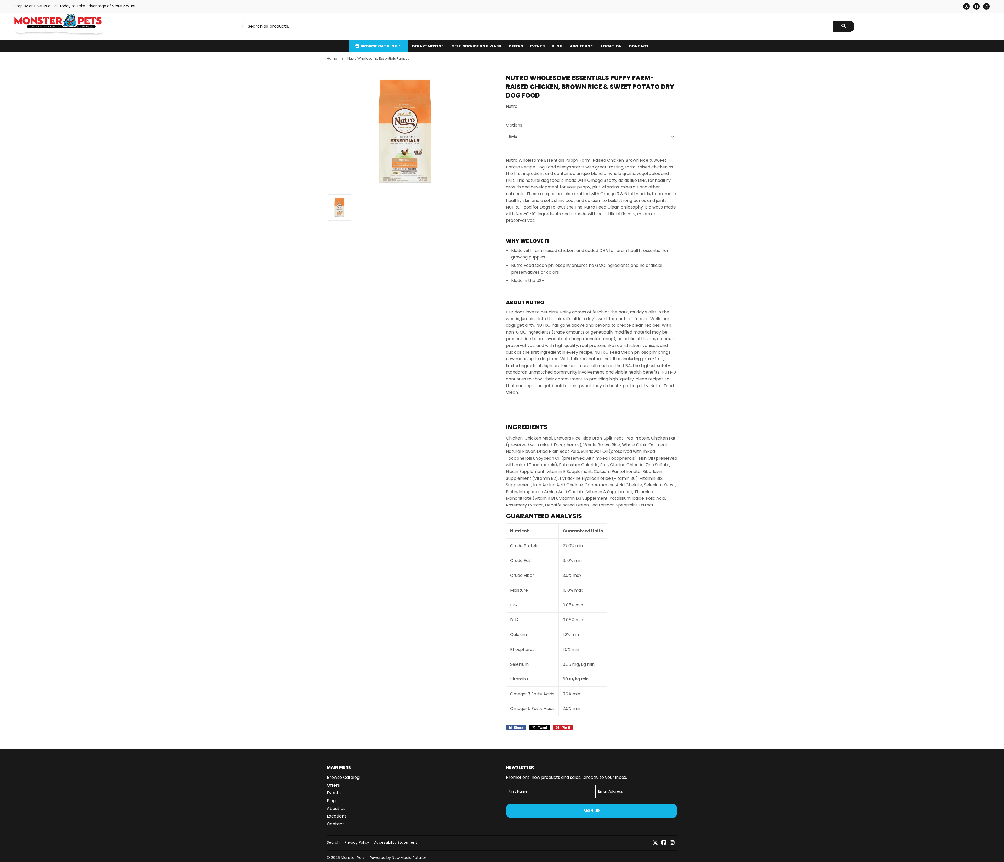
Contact (639, 46)
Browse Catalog (379, 46)
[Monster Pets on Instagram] (672, 843)
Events (537, 46)
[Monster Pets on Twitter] (655, 843)
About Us (580, 46)
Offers (516, 46)
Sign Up (591, 811)
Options (514, 125)
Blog (557, 46)
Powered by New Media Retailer (398, 857)
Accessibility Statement (395, 842)
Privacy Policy (357, 842)
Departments (427, 46)
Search (333, 842)
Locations (336, 816)
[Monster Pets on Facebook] (663, 843)
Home (332, 58)
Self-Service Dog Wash (476, 46)
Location (611, 46)
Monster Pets (353, 857)
